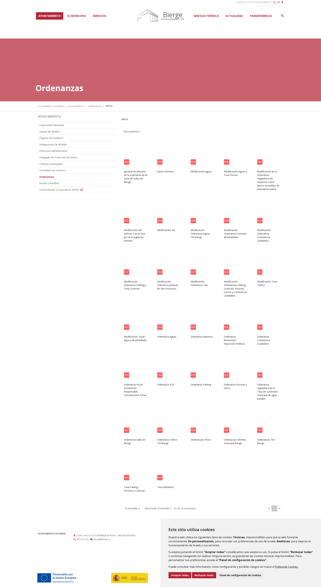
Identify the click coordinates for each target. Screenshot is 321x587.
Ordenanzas (94, 106)
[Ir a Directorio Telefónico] (275, 2)
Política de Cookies (286, 567)
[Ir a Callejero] (282, 2)
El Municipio (77, 16)
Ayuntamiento (49, 16)
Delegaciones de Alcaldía (53, 144)
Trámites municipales (51, 164)
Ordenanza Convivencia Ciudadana (263, 340)
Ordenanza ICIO (165, 384)
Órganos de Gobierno (51, 138)
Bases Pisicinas (165, 171)
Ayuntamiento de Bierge (51, 106)
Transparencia (261, 16)
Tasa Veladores (165, 487)
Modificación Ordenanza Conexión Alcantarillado (235, 234)
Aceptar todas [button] (180, 575)
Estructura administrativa (53, 150)
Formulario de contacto (52, 170)
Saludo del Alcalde (49, 131)
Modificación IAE (166, 230)
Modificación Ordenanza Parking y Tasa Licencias (135, 285)
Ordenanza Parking (201, 384)
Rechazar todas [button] (204, 575)
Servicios (99, 16)
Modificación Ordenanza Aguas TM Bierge (200, 234)
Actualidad (234, 16)
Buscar (282, 15)
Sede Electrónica (206, 16)
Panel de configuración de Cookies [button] (240, 575)
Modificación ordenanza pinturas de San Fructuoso (167, 285)
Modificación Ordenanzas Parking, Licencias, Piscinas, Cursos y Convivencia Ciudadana (235, 288)
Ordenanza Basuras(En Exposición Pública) (234, 340)
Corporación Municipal (51, 125)
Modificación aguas (201, 171)
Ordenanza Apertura (201, 336)
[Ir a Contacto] (279, 2)
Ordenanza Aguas (166, 336)
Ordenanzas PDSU (201, 439)
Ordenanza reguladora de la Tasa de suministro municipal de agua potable (267, 391)
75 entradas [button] (131, 508)
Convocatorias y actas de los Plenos (59, 189)
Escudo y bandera (49, 183)
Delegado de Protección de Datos (58, 157)
